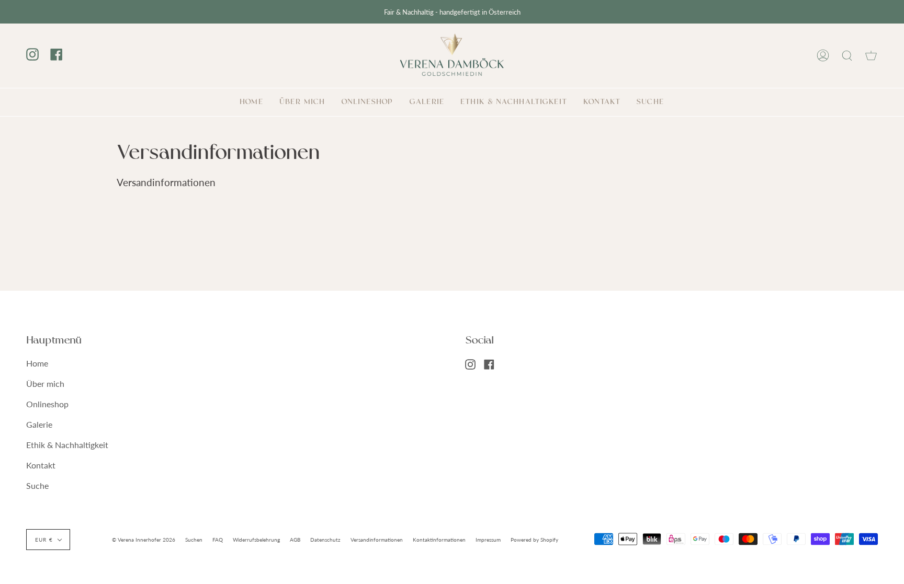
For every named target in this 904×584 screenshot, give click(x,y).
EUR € (44, 539)
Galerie (39, 424)
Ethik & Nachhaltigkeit (67, 445)
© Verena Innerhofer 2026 (143, 539)
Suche (37, 485)
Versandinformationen (377, 539)
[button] (367, 102)
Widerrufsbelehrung (256, 539)
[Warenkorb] (871, 56)
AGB (295, 539)
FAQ (217, 539)
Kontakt (40, 465)
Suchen (193, 539)
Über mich (45, 383)
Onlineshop (47, 404)
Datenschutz (325, 539)
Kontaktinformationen (439, 539)
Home (37, 363)
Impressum (488, 539)
